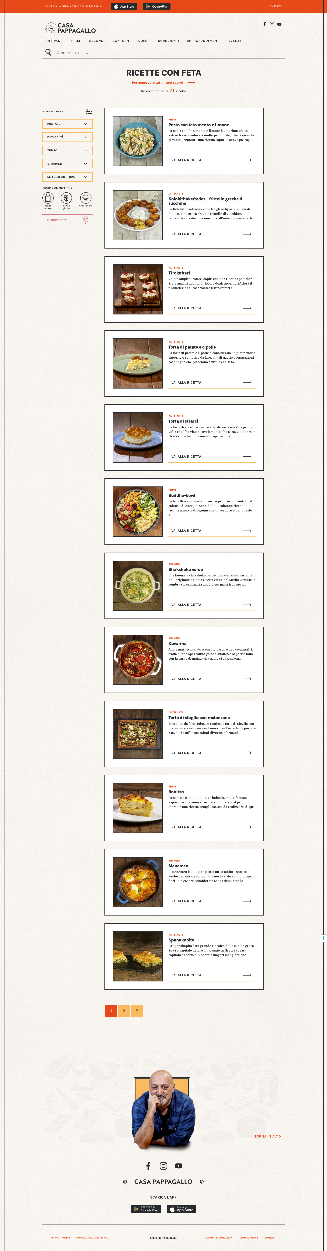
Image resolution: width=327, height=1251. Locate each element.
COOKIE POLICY (248, 1237)
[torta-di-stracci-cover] (138, 437)
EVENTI (234, 41)
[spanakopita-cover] (138, 956)
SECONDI (97, 41)
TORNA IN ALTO (268, 1136)
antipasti (175, 193)
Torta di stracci (183, 421)
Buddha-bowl (181, 495)
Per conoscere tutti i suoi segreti (158, 82)
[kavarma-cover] (138, 660)
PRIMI (76, 41)
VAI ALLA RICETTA (186, 160)
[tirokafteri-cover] (138, 289)
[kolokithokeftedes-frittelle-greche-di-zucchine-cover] (138, 215)
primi (172, 119)
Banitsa (176, 791)
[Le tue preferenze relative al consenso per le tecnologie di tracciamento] (323, 938)
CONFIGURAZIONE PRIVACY (93, 1237)
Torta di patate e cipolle (192, 347)
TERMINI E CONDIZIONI (219, 1237)
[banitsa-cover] (138, 808)
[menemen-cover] (138, 882)
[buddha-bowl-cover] (138, 511)
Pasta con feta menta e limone (198, 124)
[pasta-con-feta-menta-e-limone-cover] (138, 141)
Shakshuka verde (185, 569)
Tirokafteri (179, 273)
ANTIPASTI (54, 41)
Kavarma (177, 643)
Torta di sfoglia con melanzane (199, 717)
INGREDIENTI (167, 41)
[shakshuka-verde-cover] (138, 586)
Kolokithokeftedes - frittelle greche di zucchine (206, 201)
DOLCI (143, 41)
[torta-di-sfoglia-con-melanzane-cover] (138, 734)
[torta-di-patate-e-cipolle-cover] (138, 363)
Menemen (178, 866)
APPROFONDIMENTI (204, 41)
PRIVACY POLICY (60, 1237)
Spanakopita (181, 940)
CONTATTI (275, 6)
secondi (174, 564)
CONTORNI (121, 41)
